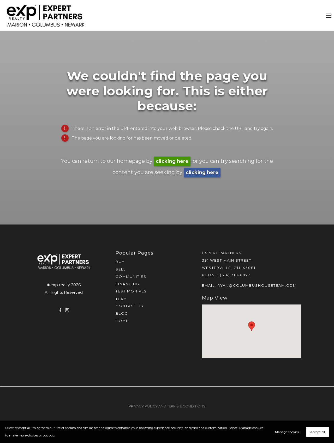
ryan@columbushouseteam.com (257, 285)
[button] (251, 326)
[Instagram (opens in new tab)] (67, 310)
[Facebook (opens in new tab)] (60, 310)
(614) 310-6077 (235, 275)
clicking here (172, 161)
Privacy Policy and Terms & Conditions (167, 406)
